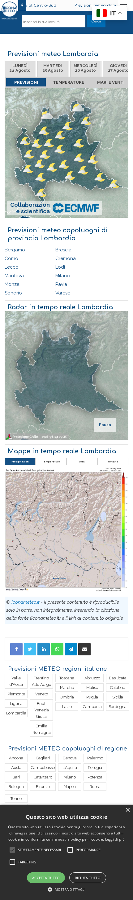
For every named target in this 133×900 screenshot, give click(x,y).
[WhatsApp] (57, 649)
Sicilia (117, 697)
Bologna (16, 786)
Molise (92, 687)
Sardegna (118, 706)
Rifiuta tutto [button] (88, 877)
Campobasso (43, 767)
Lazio (67, 706)
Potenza (95, 777)
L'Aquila (69, 767)
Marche (67, 687)
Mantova (14, 275)
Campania (92, 706)
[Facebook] (16, 649)
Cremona (65, 258)
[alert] (66, 852)
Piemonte (16, 694)
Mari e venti (111, 82)
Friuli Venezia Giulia (41, 710)
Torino (16, 798)
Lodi (60, 267)
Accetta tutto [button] (46, 877)
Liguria (16, 703)
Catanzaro (43, 777)
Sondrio (13, 293)
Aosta (16, 767)
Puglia (92, 697)
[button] (67, 889)
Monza (12, 284)
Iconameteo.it (25, 602)
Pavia (61, 284)
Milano (62, 275)
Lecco (12, 267)
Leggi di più (115, 839)
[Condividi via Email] (84, 649)
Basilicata (118, 678)
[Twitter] (30, 649)
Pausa (105, 425)
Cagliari (43, 758)
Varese (62, 293)
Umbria (67, 697)
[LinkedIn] (43, 649)
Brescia (63, 250)
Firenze (43, 786)
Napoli (70, 786)
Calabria (117, 687)
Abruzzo (92, 678)
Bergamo (15, 250)
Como (11, 258)
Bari (16, 777)
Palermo (95, 758)
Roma (95, 786)
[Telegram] (71, 649)
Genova (70, 758)
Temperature (68, 82)
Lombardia (16, 713)
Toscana (66, 678)
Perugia (95, 767)
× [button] (127, 810)
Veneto (41, 694)
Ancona (16, 758)
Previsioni (26, 82)
